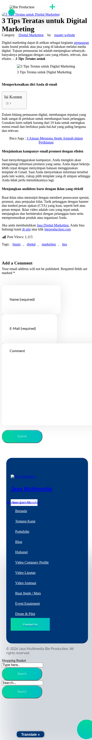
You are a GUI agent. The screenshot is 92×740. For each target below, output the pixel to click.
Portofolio (22, 531)
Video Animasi (25, 583)
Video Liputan (25, 573)
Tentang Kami (25, 521)
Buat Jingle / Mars (28, 593)
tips (64, 244)
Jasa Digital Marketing (53, 225)
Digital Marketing (31, 35)
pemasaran (81, 42)
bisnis (17, 244)
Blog (18, 542)
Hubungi (21, 552)
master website (64, 35)
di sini (26, 229)
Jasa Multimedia (31, 489)
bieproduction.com (57, 229)
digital (31, 244)
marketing (49, 244)
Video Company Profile (32, 562)
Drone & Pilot (25, 614)
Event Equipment (27, 603)
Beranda (21, 511)
